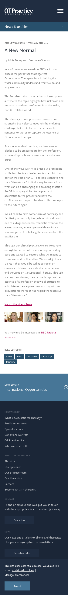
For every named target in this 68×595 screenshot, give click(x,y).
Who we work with (16, 446)
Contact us (19, 520)
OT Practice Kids (14, 440)
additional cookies (23, 570)
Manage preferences (17, 575)
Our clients (32, 356)
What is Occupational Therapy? (23, 418)
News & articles (22, 553)
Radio (19, 356)
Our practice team (15, 472)
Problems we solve (16, 423)
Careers (9, 484)
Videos (9, 356)
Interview (10, 361)
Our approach (13, 467)
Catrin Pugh (47, 356)
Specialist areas (14, 429)
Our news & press (15, 43)
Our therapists (13, 478)
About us (10, 461)
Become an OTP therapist (20, 489)
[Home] (19, 10)
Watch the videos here (18, 304)
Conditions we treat (16, 435)
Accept (17, 586)
